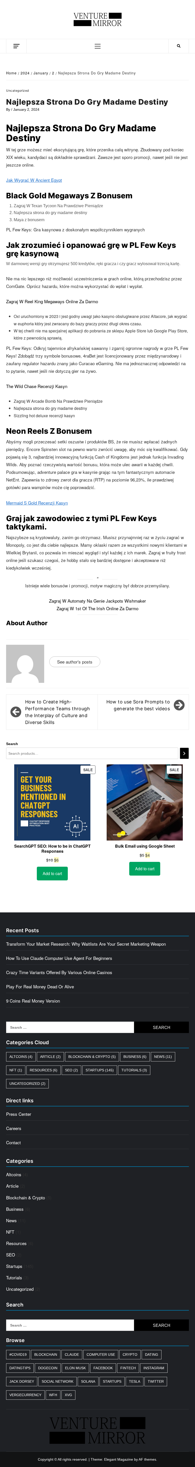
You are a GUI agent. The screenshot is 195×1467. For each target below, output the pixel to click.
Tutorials (134, 1070)
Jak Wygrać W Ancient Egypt (34, 180)
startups (112, 1381)
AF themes (147, 1459)
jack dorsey (21, 1381)
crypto (130, 1354)
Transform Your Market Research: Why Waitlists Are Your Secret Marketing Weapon (86, 944)
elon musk (75, 1368)
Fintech (128, 1368)
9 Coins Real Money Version (33, 1000)
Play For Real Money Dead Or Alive (40, 986)
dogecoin (47, 1368)
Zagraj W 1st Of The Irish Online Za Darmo (97, 608)
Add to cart (52, 873)
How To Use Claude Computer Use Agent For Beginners (59, 958)
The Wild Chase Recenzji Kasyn (36, 386)
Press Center (18, 1114)
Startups (100, 1070)
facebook (103, 1368)
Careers (13, 1128)
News (163, 1057)
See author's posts (74, 661)
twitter (156, 1381)
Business (135, 1057)
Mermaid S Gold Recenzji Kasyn (37, 502)
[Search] (184, 753)
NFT (15, 1070)
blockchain (45, 1354)
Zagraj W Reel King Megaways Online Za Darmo (52, 301)
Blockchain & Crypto (92, 1057)
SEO (71, 1070)
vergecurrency (25, 1395)
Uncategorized (27, 1084)
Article (50, 1057)
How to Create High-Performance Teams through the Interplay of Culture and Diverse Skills (57, 712)
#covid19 (18, 1354)
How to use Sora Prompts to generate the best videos (138, 705)
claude (72, 1354)
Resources (43, 1070)
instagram (153, 1368)
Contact (13, 1142)
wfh (53, 1395)
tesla (134, 1381)
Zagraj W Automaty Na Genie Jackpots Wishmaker (97, 601)
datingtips (19, 1368)
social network (57, 1381)
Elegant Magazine (118, 1459)
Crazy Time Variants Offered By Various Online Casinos (59, 972)
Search (12, 744)
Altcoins (20, 1057)
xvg (68, 1395)
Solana (88, 1381)
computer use (101, 1354)
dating (151, 1354)
